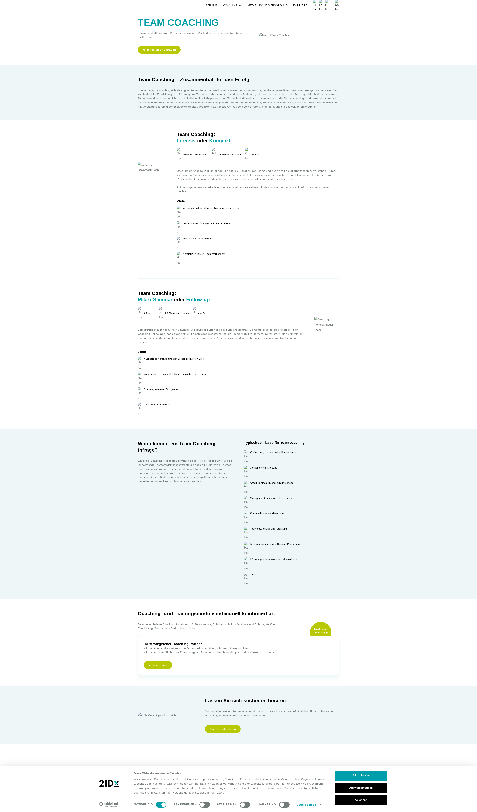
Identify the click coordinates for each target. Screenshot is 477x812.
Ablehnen (361, 799)
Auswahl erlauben (361, 787)
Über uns (211, 5)
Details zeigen (306, 804)
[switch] (204, 805)
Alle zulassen (361, 775)
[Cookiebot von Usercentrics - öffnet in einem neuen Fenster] (109, 805)
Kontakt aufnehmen (223, 729)
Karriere (300, 5)
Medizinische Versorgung (268, 5)
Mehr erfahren (158, 665)
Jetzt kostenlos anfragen (159, 49)
